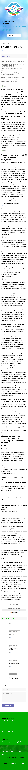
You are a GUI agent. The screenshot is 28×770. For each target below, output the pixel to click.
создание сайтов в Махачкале (16, 763)
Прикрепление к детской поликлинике (14, 662)
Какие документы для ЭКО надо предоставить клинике (10, 73)
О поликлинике (12, 748)
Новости (20, 748)
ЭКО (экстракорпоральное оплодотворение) (14, 677)
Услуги (13, 751)
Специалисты (5, 751)
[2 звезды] (8, 605)
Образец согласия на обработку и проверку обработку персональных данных (13, 78)
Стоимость (19, 751)
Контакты (4, 754)
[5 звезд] (12, 605)
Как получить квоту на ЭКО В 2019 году (12, 61)
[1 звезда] (7, 605)
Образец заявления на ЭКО (9, 81)
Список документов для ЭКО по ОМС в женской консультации (12, 64)
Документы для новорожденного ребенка (13, 648)
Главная (4, 748)
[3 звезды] (10, 605)
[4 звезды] (11, 605)
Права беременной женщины (13, 633)
